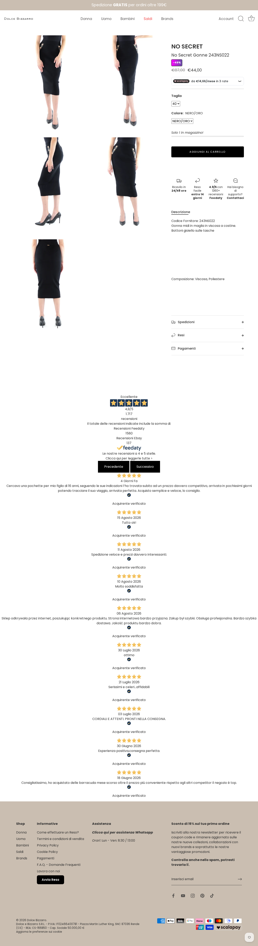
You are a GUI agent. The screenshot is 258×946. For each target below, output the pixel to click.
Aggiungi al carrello (207, 152)
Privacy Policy (48, 845)
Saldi (148, 18)
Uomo (106, 18)
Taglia (176, 96)
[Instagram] (193, 895)
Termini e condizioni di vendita (60, 839)
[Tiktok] (212, 895)
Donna (86, 18)
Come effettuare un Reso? (58, 832)
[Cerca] (240, 18)
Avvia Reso (50, 880)
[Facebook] (173, 895)
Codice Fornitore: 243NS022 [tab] (203, 250)
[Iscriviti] (240, 879)
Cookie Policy (47, 851)
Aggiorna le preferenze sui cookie (39, 932)
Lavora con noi (48, 871)
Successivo (145, 466)
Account (226, 18)
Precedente (113, 466)
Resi (180, 335)
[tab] (182, 212)
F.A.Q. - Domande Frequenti (58, 864)
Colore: (187, 113)
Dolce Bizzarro (36, 920)
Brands (167, 18)
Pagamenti (186, 348)
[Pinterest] (202, 895)
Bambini (128, 18)
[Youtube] (183, 895)
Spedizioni (186, 322)
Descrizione (180, 212)
